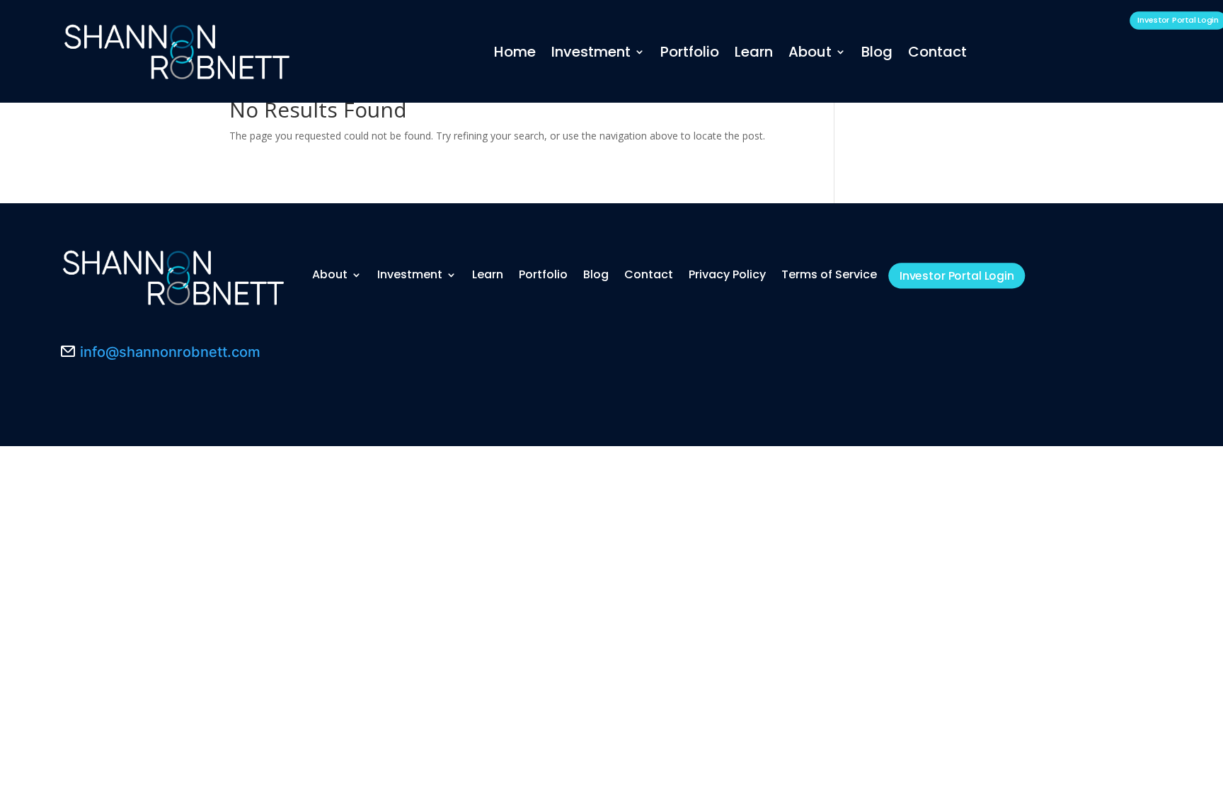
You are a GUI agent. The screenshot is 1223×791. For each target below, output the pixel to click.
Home (515, 52)
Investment (591, 52)
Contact (937, 52)
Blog (876, 52)
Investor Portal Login (957, 276)
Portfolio (689, 52)
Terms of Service (829, 274)
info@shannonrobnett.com (170, 351)
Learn (754, 52)
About (810, 52)
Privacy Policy (727, 274)
